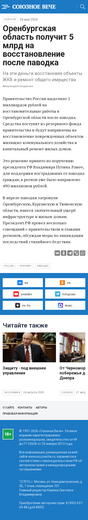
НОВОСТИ (10, 19)
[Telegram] (70, 253)
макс (68, 305)
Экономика (12, 392)
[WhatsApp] (82, 253)
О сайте (8, 407)
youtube (26, 294)
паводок (43, 266)
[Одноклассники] (63, 253)
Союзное (67, 392)
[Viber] (76, 253)
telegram (68, 294)
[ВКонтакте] (57, 253)
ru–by (26, 305)
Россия (9, 266)
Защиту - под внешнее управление (24, 370)
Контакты (25, 407)
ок (69, 282)
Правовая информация (20, 413)
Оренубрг (25, 266)
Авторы (41, 407)
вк (26, 282)
